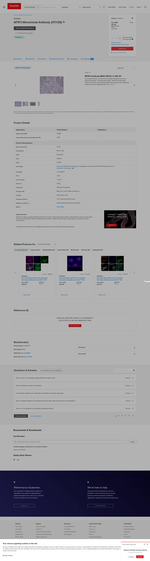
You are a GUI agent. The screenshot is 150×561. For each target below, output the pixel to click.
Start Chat (140, 556)
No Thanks (131, 557)
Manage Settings (8, 555)
